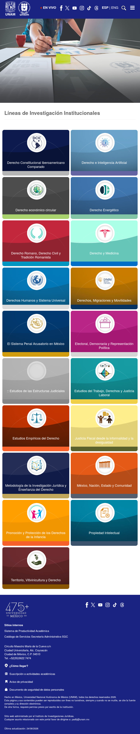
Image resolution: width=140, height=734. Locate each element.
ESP (105, 7)
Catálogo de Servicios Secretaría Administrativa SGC (36, 636)
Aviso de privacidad (21, 682)
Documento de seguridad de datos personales (36, 689)
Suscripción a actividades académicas (32, 674)
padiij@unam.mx (80, 719)
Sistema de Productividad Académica (26, 631)
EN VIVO (49, 7)
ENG (114, 7)
